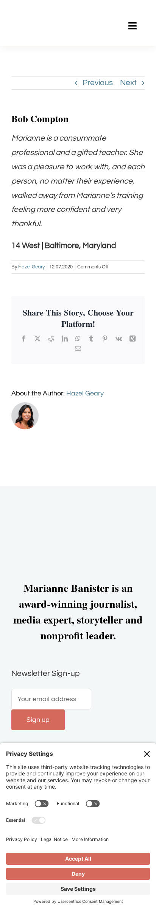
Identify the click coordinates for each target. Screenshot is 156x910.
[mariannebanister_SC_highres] (43, 13)
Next (128, 83)
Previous (98, 83)
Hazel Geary (31, 267)
